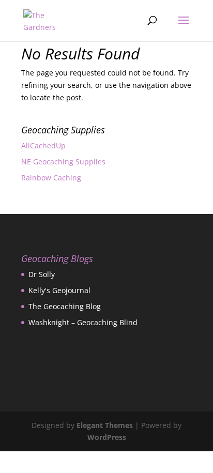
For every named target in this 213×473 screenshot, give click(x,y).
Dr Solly (41, 274)
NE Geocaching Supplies (63, 161)
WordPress (106, 437)
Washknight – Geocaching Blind (83, 322)
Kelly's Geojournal (59, 290)
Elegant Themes (105, 425)
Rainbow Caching (51, 177)
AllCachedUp (43, 145)
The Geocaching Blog (64, 306)
